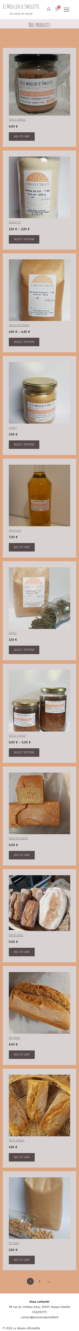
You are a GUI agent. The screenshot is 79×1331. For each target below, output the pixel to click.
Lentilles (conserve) (17, 736)
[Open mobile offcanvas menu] (66, 9)
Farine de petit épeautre (19, 325)
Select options (24, 239)
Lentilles (12, 633)
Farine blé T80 (15, 222)
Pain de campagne (16, 1140)
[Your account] (48, 9)
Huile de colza (15, 530)
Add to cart (22, 136)
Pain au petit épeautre (18, 838)
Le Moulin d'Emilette (21, 6)
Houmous (13, 428)
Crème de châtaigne (17, 120)
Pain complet (14, 1038)
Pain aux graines (16, 935)
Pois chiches (14, 1243)
